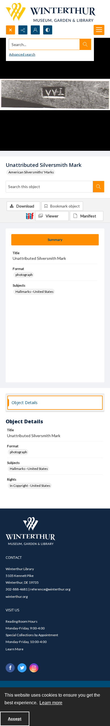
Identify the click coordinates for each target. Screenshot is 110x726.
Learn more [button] (50, 702)
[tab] (55, 239)
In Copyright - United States (30, 485)
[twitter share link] (22, 667)
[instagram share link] (33, 667)
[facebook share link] (10, 667)
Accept (14, 718)
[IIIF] (29, 216)
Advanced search (22, 54)
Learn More (14, 649)
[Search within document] (98, 186)
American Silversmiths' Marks (31, 172)
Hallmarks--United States (35, 291)
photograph (24, 274)
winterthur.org (17, 596)
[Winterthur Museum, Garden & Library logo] (51, 12)
